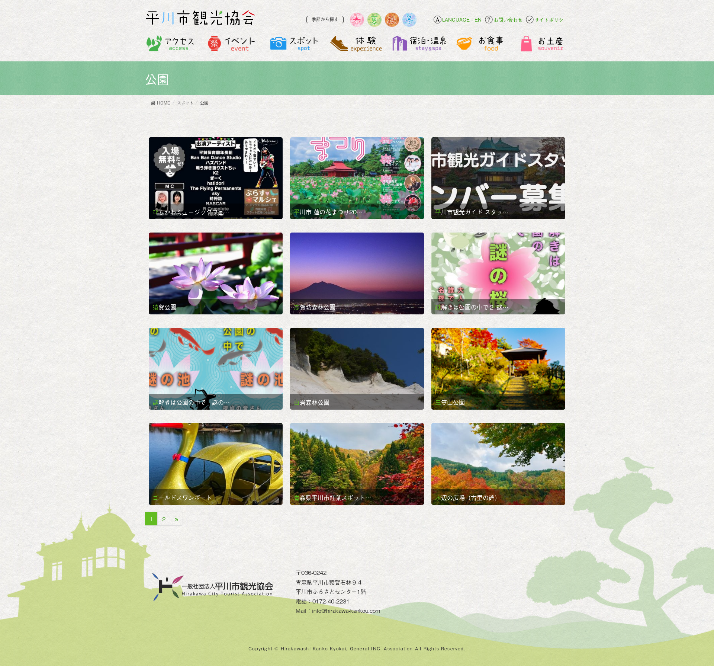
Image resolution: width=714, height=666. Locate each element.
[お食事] (481, 45)
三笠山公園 (450, 402)
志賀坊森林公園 (314, 306)
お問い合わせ (507, 19)
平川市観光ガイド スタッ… (471, 211)
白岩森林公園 (311, 402)
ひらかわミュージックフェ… (191, 211)
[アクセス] (170, 45)
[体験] (357, 45)
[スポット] (295, 45)
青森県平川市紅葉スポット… (332, 497)
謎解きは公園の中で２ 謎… (471, 306)
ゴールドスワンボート (182, 497)
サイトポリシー (551, 19)
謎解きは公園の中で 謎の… (191, 402)
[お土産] (543, 45)
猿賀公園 (164, 306)
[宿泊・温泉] (419, 45)
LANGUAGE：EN (462, 19)
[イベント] (233, 45)
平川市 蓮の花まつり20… (328, 211)
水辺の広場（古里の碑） (468, 497)
